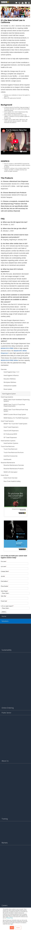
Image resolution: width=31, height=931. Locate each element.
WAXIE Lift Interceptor (10, 472)
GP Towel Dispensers (10, 437)
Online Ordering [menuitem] (8, 708)
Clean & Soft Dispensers (11, 431)
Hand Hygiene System (9, 394)
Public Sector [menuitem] (6, 713)
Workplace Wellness (10, 382)
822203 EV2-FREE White (9, 360)
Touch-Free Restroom (7, 446)
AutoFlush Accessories (10, 456)
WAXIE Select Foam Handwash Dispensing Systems (17, 400)
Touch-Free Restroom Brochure (13, 452)
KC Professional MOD (10, 434)
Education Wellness (10, 379)
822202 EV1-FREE (7, 348)
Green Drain (4, 475)
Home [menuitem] (4, 616)
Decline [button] (18, 927)
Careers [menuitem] (4, 905)
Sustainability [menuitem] (6, 650)
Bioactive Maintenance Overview (14, 465)
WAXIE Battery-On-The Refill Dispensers (16, 418)
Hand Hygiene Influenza (11, 375)
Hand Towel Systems (7, 421)
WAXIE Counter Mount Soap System (15, 414)
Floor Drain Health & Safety (12, 481)
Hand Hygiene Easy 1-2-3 (11, 372)
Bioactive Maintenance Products (14, 469)
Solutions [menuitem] (5, 621)
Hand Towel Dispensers (11, 427)
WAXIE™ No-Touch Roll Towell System (15, 424)
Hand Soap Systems (7, 397)
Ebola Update (8, 389)
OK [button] (12, 927)
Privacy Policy (9, 918)
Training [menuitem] (5, 819)
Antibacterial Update (10, 386)
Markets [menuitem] (5, 843)
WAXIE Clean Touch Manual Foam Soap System (16, 410)
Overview (4, 369)
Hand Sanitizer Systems (8, 441)
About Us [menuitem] (5, 761)
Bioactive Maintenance (8, 462)
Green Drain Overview (10, 478)
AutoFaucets (7, 459)
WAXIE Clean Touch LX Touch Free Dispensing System (14, 405)
